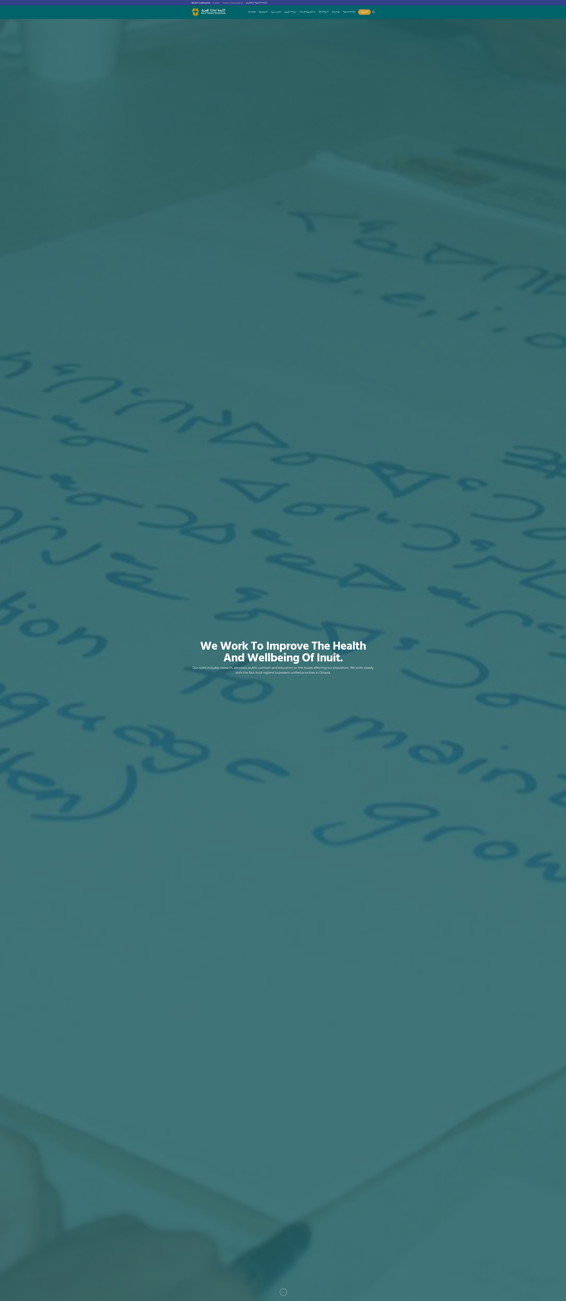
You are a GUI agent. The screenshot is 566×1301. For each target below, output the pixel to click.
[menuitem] (216, 3)
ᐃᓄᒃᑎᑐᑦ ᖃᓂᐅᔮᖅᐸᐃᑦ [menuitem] (256, 3)
